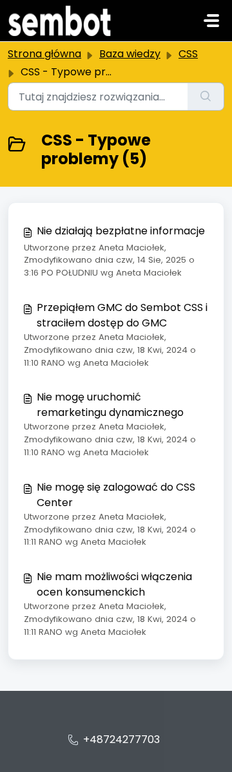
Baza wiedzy (129, 53)
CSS (188, 53)
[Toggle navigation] (211, 20)
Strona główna (44, 53)
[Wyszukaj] (206, 96)
